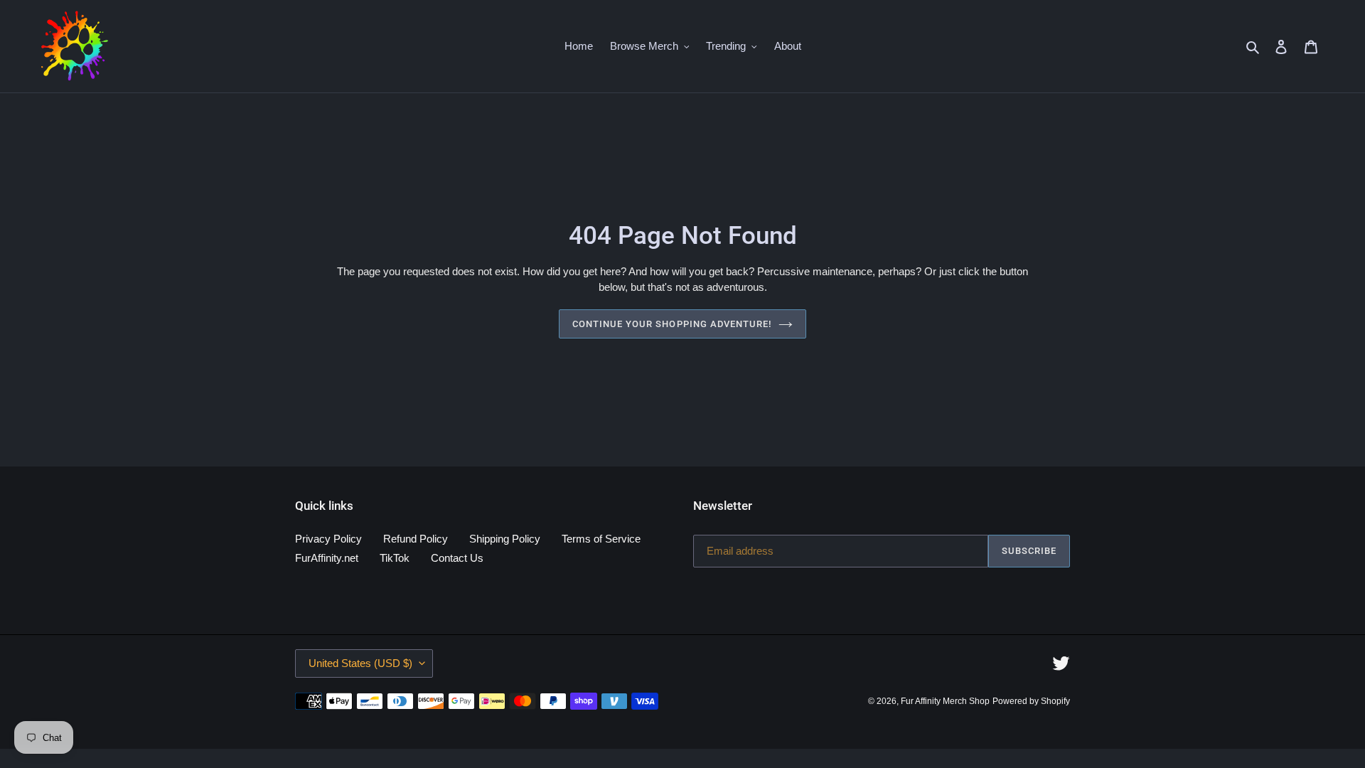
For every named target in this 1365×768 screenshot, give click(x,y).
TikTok (395, 558)
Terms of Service (601, 539)
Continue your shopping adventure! (671, 324)
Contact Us (457, 558)
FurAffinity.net (326, 558)
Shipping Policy (504, 539)
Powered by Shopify (1031, 701)
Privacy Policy (328, 539)
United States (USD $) (360, 663)
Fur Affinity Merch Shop (945, 701)
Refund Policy (415, 539)
